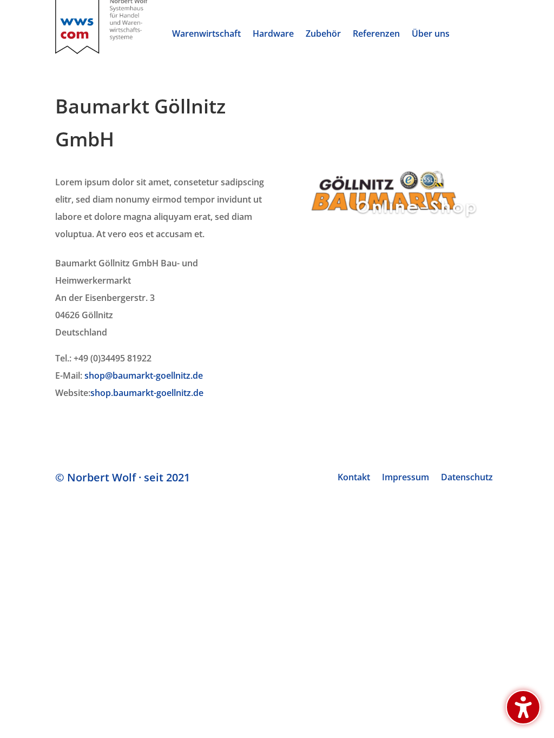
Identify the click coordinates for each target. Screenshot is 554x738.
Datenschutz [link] (467, 478)
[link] (101, 51)
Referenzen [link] (376, 34)
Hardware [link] (273, 34)
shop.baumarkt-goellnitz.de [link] (146, 393)
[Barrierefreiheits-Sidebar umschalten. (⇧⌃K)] (523, 707)
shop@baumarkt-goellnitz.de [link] (143, 375)
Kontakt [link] (354, 478)
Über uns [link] (431, 34)
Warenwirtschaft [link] (206, 34)
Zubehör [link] (323, 34)
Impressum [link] (405, 478)
